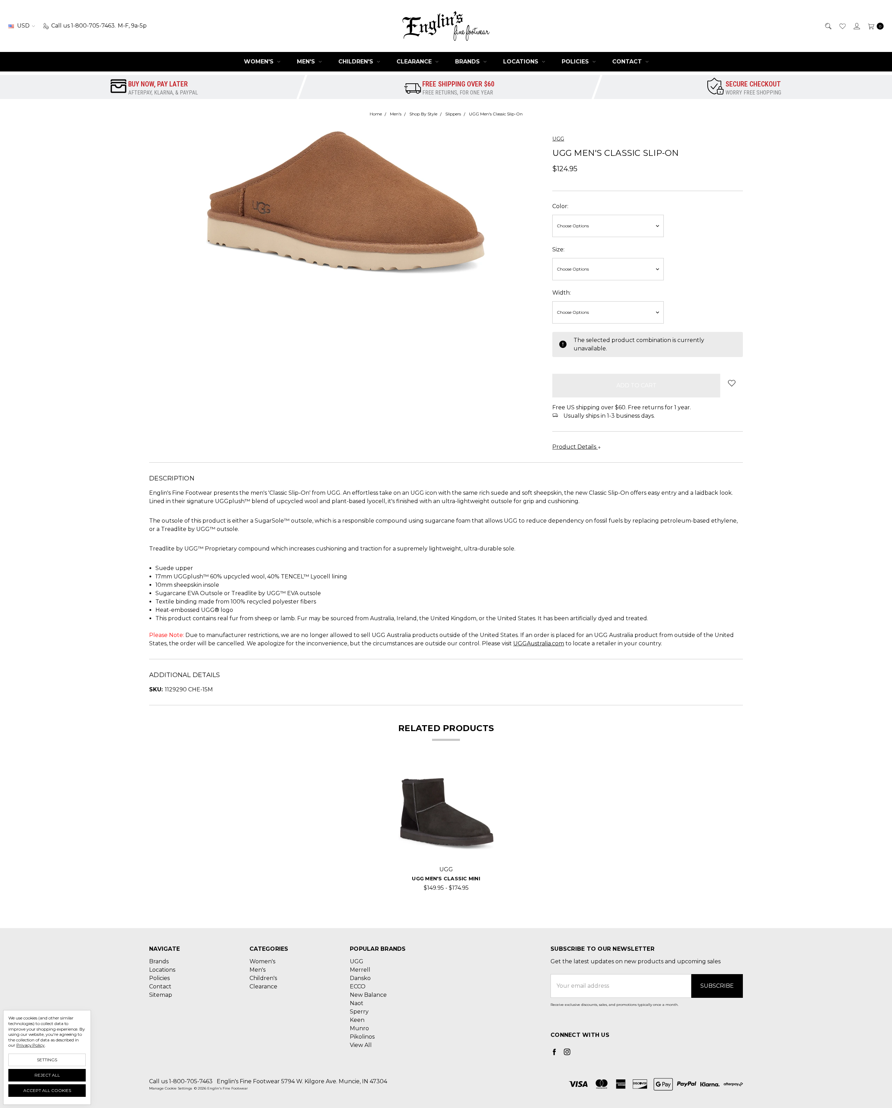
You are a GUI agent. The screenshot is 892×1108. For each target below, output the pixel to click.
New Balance (368, 995)
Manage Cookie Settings (170, 1088)
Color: (560, 206)
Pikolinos (362, 1036)
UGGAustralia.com (538, 643)
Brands (468, 61)
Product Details (575, 446)
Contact (628, 61)
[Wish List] (842, 26)
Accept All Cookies (47, 1090)
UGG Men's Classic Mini (446, 878)
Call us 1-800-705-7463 (181, 1081)
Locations (521, 61)
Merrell (360, 969)
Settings (47, 1059)
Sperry (359, 1011)
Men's (307, 61)
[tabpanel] (446, 829)
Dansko (360, 978)
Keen (357, 1020)
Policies (576, 61)
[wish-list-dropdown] (731, 383)
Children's (356, 61)
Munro (359, 1028)
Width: (561, 292)
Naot (356, 1003)
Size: (558, 249)
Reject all (47, 1075)
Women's (259, 61)
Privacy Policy (30, 1045)
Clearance (415, 61)
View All (361, 1045)
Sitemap (160, 995)
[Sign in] (856, 26)
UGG (356, 961)
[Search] (827, 26)
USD (23, 25)
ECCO (358, 986)
